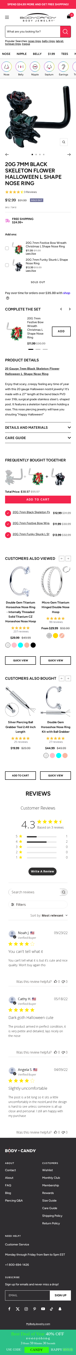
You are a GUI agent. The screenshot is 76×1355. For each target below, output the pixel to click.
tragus (26, 43)
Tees (64, 54)
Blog (8, 1193)
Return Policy (51, 1223)
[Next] (69, 154)
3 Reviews (30, 192)
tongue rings (13, 43)
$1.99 (51, 54)
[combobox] (49, 915)
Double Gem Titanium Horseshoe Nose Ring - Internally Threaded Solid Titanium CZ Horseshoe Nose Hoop (20, 612)
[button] (61, 558)
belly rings (48, 41)
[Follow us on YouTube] (43, 1309)
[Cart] (69, 17)
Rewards (48, 1193)
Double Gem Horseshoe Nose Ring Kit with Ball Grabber (55, 727)
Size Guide (49, 1200)
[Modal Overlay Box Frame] (38, 1342)
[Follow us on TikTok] (51, 1309)
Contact (10, 1170)
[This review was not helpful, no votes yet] (63, 981)
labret (59, 41)
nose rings (34, 41)
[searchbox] (34, 892)
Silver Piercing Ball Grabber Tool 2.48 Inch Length (20, 727)
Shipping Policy (52, 1216)
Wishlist (47, 1170)
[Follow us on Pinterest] (34, 1309)
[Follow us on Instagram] (26, 1309)
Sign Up (60, 1295)
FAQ (8, 1185)
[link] (7, 645)
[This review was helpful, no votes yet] (55, 981)
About (9, 1178)
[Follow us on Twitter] (18, 1309)
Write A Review (42, 871)
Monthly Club (51, 1178)
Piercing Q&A (14, 1200)
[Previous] (7, 154)
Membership (50, 1185)
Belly (37, 54)
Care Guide (49, 1208)
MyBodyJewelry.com (38, 1323)
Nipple (22, 54)
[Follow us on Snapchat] (60, 1309)
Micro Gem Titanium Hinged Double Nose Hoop (55, 607)
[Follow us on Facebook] (9, 1309)
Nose (6, 54)
